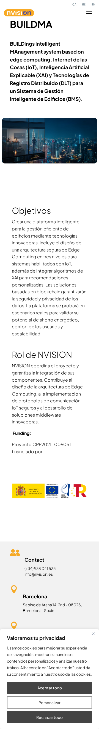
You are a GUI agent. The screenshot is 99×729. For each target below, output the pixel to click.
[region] (49, 679)
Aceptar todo (49, 687)
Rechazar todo (49, 717)
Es (84, 4)
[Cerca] (93, 633)
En (93, 4)
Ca (74, 4)
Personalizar (49, 702)
